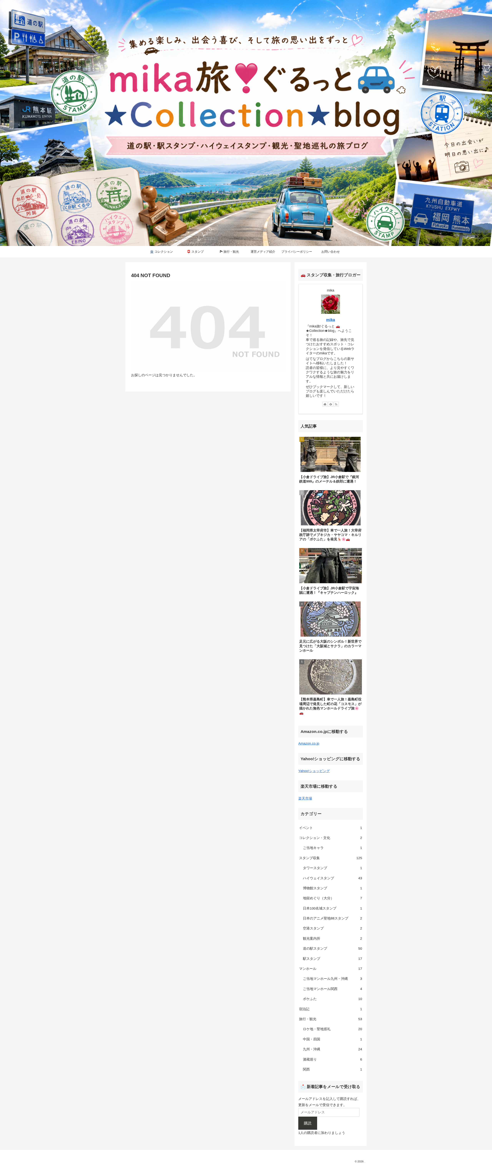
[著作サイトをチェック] (324, 404)
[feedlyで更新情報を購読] (330, 404)
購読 (308, 1123)
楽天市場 (305, 798)
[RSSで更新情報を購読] (336, 404)
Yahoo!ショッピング (314, 771)
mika (330, 320)
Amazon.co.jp (308, 743)
